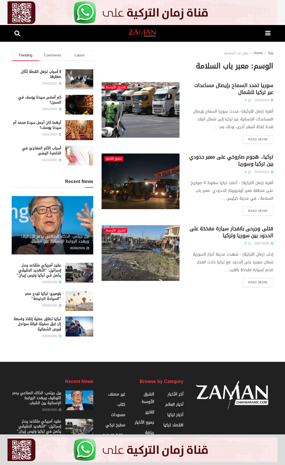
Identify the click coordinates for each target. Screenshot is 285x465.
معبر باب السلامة (236, 53)
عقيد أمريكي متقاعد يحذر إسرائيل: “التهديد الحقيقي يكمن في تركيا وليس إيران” (39, 270)
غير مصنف (116, 394)
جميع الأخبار (114, 158)
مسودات (118, 415)
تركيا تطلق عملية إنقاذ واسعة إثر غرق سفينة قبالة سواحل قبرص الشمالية (37, 323)
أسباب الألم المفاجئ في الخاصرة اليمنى (41, 151)
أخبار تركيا (175, 415)
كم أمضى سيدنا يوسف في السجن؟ (39, 100)
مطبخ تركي (115, 425)
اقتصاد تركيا (173, 425)
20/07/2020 (262, 243)
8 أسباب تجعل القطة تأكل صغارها (41, 74)
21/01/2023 (262, 172)
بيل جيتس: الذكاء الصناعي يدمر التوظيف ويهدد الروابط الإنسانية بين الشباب (55, 239)
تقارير (149, 412)
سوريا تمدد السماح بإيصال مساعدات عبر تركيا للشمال (233, 89)
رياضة (149, 432)
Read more (258, 139)
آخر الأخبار (175, 394)
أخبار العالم (174, 404)
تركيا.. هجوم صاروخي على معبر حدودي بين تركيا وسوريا (231, 160)
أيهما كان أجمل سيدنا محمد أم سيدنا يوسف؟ (37, 125)
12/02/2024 (262, 100)
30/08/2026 (78, 248)
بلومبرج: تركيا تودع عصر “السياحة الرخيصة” (43, 296)
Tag (270, 53)
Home (258, 53)
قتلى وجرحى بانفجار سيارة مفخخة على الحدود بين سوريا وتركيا (231, 232)
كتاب (121, 404)
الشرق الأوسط (116, 87)
